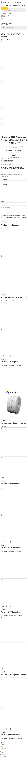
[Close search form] (2, 2)
